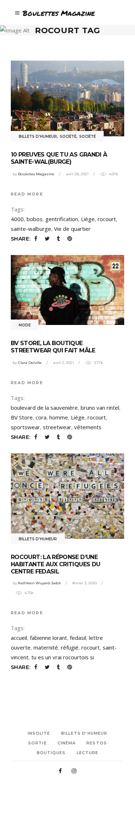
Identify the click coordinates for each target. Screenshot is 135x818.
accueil (19, 637)
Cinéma (67, 743)
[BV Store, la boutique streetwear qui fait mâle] (67, 290)
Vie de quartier (72, 228)
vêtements (88, 427)
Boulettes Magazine (36, 174)
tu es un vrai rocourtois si (62, 657)
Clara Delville (30, 362)
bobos (34, 219)
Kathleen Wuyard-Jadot (39, 583)
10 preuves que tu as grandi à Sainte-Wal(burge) (59, 158)
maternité (45, 647)
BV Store (22, 417)
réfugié (69, 647)
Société (68, 136)
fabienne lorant (48, 637)
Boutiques (51, 752)
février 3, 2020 (84, 583)
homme (58, 417)
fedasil (78, 637)
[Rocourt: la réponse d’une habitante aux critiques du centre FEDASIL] (67, 495)
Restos (96, 743)
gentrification (61, 219)
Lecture (88, 752)
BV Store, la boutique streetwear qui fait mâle (53, 347)
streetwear (57, 427)
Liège (88, 219)
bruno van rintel (100, 407)
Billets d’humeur (84, 733)
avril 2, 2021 (63, 362)
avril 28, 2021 (77, 174)
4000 (17, 219)
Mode (25, 325)
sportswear (25, 427)
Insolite (39, 733)
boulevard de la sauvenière (44, 407)
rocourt (107, 219)
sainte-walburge (31, 228)
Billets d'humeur (38, 136)
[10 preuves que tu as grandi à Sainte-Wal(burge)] (67, 98)
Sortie (37, 743)
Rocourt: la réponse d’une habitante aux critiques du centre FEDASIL (55, 564)
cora (41, 417)
